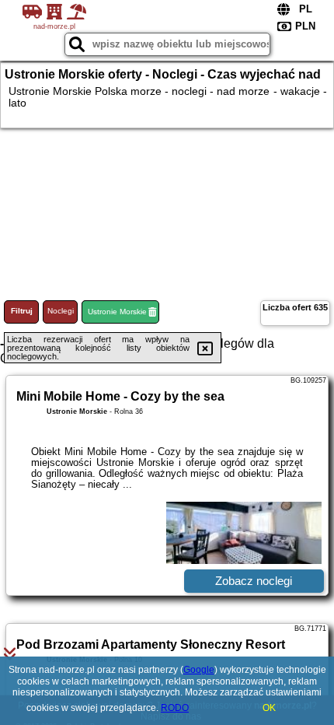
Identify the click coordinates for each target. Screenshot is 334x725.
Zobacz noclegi (253, 580)
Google (198, 669)
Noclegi (60, 310)
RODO (175, 707)
